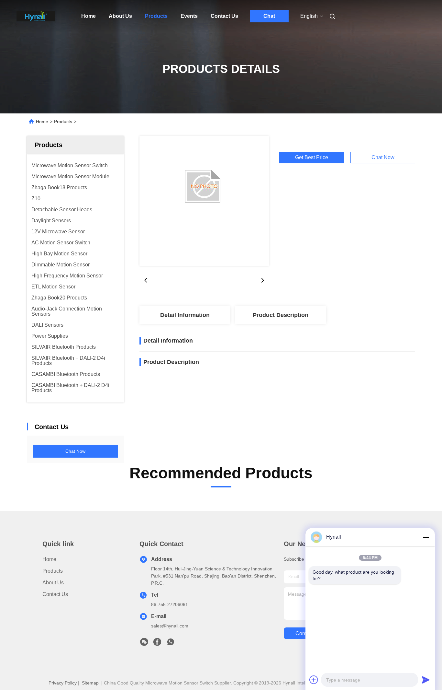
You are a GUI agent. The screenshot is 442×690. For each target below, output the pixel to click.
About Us (120, 16)
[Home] (36, 16)
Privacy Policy (63, 682)
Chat (269, 16)
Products (156, 16)
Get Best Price (311, 157)
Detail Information (185, 315)
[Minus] (426, 537)
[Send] (426, 679)
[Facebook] (157, 643)
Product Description (280, 315)
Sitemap (90, 682)
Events (189, 16)
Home (88, 16)
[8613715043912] (170, 643)
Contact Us (224, 16)
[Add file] (313, 679)
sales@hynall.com (169, 625)
